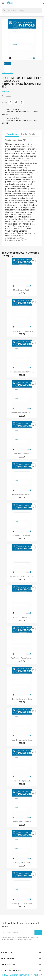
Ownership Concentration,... (22, 903)
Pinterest (22, 102)
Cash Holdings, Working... (22, 740)
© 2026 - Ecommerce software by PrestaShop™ (22, 975)
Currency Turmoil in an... (22, 862)
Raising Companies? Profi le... (22, 576)
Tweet (16, 102)
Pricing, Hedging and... (22, 781)
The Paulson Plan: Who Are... (22, 658)
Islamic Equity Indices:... (22, 453)
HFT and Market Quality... (22, 290)
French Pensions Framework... (22, 331)
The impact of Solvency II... (22, 535)
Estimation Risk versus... (22, 494)
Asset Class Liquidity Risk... (22, 413)
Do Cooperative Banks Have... (22, 372)
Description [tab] (12, 134)
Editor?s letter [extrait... (22, 822)
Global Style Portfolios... (22, 617)
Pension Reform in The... (22, 699)
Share (10, 102)
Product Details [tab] (28, 134)
